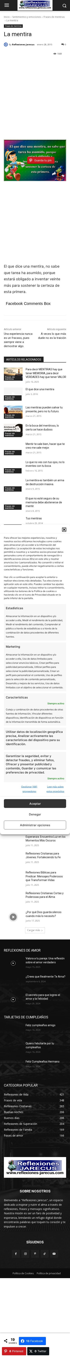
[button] (64, 530)
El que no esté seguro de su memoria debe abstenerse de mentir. (44, 502)
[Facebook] (16, 1254)
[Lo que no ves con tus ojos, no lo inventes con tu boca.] (13, 466)
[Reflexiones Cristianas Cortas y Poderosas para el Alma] (13, 898)
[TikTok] (44, 1254)
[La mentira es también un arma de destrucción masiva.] (13, 485)
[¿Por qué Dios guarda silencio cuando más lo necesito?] (13, 916)
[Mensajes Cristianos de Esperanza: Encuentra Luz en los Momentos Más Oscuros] (13, 837)
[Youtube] (54, 1254)
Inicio (7, 17)
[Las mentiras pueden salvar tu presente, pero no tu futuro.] (13, 412)
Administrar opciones (35, 825)
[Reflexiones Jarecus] (6, 44)
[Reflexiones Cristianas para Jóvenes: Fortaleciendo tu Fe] (13, 858)
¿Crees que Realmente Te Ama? (45, 976)
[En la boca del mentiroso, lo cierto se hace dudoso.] (13, 430)
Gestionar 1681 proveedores (29, 789)
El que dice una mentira (40, 389)
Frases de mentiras (54, 17)
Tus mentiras (34, 518)
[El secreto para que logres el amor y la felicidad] (13, 999)
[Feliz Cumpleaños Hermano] (13, 1066)
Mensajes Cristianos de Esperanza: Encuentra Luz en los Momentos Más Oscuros (46, 836)
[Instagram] (25, 1254)
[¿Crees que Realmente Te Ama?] (13, 981)
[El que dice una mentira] (13, 394)
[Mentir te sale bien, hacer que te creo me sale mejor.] (13, 448)
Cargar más (33, 930)
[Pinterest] (35, 1254)
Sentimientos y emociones (26, 17)
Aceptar (35, 803)
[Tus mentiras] (13, 523)
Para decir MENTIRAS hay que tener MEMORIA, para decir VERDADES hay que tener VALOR (46, 373)
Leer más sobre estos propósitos (55, 789)
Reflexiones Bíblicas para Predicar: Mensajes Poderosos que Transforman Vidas (44, 876)
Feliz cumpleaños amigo (40, 1025)
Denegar (35, 814)
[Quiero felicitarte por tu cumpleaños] (13, 1048)
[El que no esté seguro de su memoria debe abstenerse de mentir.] (13, 503)
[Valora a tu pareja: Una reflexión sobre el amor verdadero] (13, 963)
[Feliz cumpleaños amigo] (13, 1030)
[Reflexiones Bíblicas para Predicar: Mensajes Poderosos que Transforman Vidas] (13, 877)
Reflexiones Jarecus (23, 44)
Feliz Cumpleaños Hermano (43, 1061)
